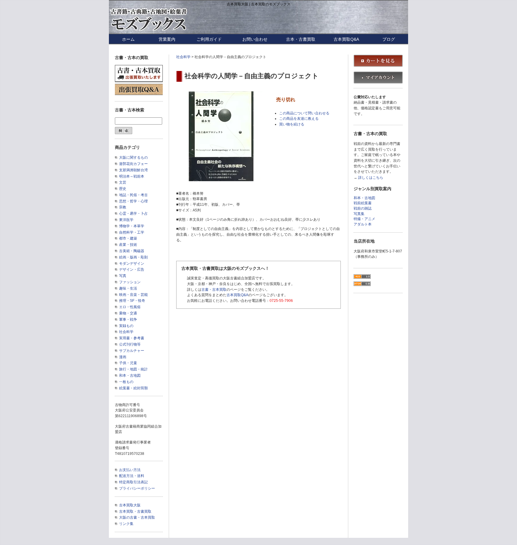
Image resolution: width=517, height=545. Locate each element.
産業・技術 (128, 245)
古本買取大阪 (130, 505)
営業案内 (167, 39)
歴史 (122, 189)
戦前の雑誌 (363, 209)
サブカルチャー (131, 351)
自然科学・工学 (131, 232)
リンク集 (126, 524)
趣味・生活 (128, 288)
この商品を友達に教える (299, 118)
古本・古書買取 (300, 39)
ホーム (128, 39)
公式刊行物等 (130, 344)
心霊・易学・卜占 (133, 213)
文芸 (122, 182)
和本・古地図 (130, 375)
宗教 (122, 207)
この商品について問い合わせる (304, 113)
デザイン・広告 (131, 269)
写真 (122, 276)
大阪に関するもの (133, 157)
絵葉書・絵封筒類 (133, 388)
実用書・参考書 (131, 338)
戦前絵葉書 (363, 203)
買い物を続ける (291, 124)
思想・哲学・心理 (133, 201)
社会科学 (183, 57)
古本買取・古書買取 (135, 511)
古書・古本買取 (213, 289)
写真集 (359, 214)
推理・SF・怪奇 (132, 301)
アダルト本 (363, 224)
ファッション (130, 282)
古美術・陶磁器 (131, 251)
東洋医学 (126, 220)
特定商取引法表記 (133, 482)
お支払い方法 (130, 470)
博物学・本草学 (131, 226)
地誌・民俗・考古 (133, 195)
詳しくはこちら (370, 178)
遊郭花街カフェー (133, 164)
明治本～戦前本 (131, 176)
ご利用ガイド (209, 39)
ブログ (388, 39)
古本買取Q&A (346, 39)
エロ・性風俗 (130, 307)
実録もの (126, 326)
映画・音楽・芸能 (133, 295)
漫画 (122, 357)
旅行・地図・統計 (133, 369)
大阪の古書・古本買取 (137, 517)
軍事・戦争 (128, 319)
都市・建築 (128, 238)
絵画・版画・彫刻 (133, 257)
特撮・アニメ (364, 219)
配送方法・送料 (131, 476)
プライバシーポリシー (137, 488)
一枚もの (126, 382)
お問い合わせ (254, 39)
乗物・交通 (128, 313)
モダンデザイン (131, 263)
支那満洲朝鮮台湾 (133, 170)
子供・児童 (128, 363)
